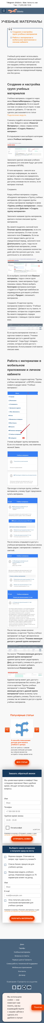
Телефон (8, 807)
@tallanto (18, 2)
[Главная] (15, 11)
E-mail (6, 891)
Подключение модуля (16, 115)
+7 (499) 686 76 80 (24, 5)
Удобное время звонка (13, 816)
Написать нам (32, 2)
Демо (22, 944)
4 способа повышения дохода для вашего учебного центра (20, 742)
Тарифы (22, 948)
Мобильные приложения (22, 967)
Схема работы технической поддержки (22, 963)
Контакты (22, 971)
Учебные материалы (22, 952)
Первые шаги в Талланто (22, 960)
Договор (22, 975)
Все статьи (22, 762)
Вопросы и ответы (22, 956)
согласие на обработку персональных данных (20, 835)
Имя (6, 799)
